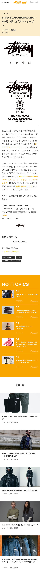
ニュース (5, 13)
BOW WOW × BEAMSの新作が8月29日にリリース (20, 525)
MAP (5, 215)
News (19, 301)
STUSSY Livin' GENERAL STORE (11, 261)
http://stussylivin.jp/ (10, 251)
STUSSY (19, 257)
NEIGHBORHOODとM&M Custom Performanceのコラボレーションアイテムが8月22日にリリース (20, 561)
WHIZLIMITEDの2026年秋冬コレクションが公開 (19, 490)
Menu (6, 2)
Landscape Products (23, 186)
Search (35, 2)
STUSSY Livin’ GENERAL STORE (20, 179)
